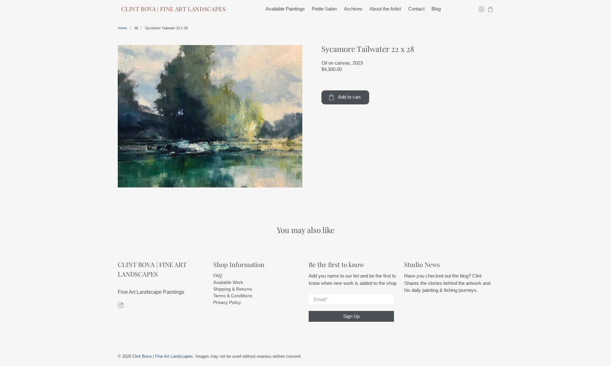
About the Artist (385, 8)
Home (122, 28)
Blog (436, 8)
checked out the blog (446, 275)
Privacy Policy (227, 302)
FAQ (217, 275)
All (136, 28)
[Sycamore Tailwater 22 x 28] (210, 116)
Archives (353, 8)
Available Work (228, 282)
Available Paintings (285, 8)
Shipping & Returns (232, 289)
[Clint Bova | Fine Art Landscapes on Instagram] (120, 306)
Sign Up (351, 316)
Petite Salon (324, 8)
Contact (416, 8)
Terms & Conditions (232, 295)
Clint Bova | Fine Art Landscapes (173, 9)
